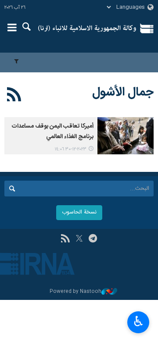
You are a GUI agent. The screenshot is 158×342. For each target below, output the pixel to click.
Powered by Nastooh (75, 292)
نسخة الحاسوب (79, 212)
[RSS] (14, 96)
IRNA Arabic (87, 28)
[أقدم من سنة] (125, 135)
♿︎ (138, 321)
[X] (79, 239)
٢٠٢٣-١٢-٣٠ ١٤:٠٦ (70, 149)
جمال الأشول (123, 92)
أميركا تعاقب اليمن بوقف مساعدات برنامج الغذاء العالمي (52, 131)
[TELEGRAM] (93, 239)
